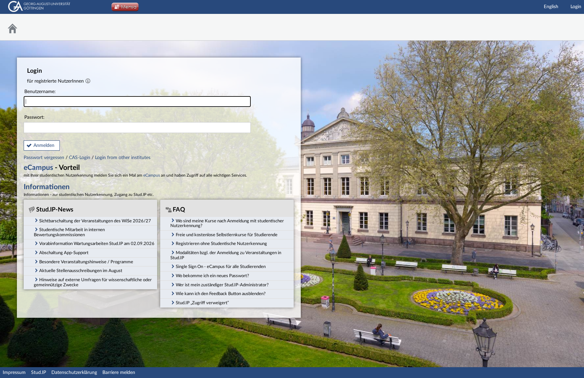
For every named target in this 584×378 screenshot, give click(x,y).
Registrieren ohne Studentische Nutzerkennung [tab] (221, 243)
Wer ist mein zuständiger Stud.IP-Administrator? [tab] (222, 285)
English (551, 6)
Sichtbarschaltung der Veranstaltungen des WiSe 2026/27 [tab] (95, 221)
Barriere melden (118, 372)
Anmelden (43, 145)
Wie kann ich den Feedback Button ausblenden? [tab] (221, 293)
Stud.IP (38, 372)
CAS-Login (79, 157)
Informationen (47, 187)
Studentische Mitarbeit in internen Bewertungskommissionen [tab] (69, 232)
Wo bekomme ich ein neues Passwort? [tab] (212, 275)
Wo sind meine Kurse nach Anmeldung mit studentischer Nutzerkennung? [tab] (227, 223)
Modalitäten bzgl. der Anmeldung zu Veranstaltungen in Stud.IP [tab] (225, 255)
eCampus (38, 167)
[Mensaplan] (125, 8)
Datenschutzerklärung (74, 372)
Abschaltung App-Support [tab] (64, 252)
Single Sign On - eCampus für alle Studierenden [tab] (221, 266)
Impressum (14, 372)
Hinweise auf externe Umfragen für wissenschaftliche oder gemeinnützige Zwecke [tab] (93, 282)
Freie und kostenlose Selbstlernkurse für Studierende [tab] (226, 234)
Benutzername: (40, 91)
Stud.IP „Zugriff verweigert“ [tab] (202, 303)
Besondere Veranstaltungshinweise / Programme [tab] (86, 262)
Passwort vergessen (45, 157)
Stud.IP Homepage (562, 27)
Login (575, 6)
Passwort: (34, 117)
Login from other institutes (122, 157)
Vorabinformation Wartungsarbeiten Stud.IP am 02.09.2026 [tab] (96, 243)
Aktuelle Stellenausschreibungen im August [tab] (80, 270)
